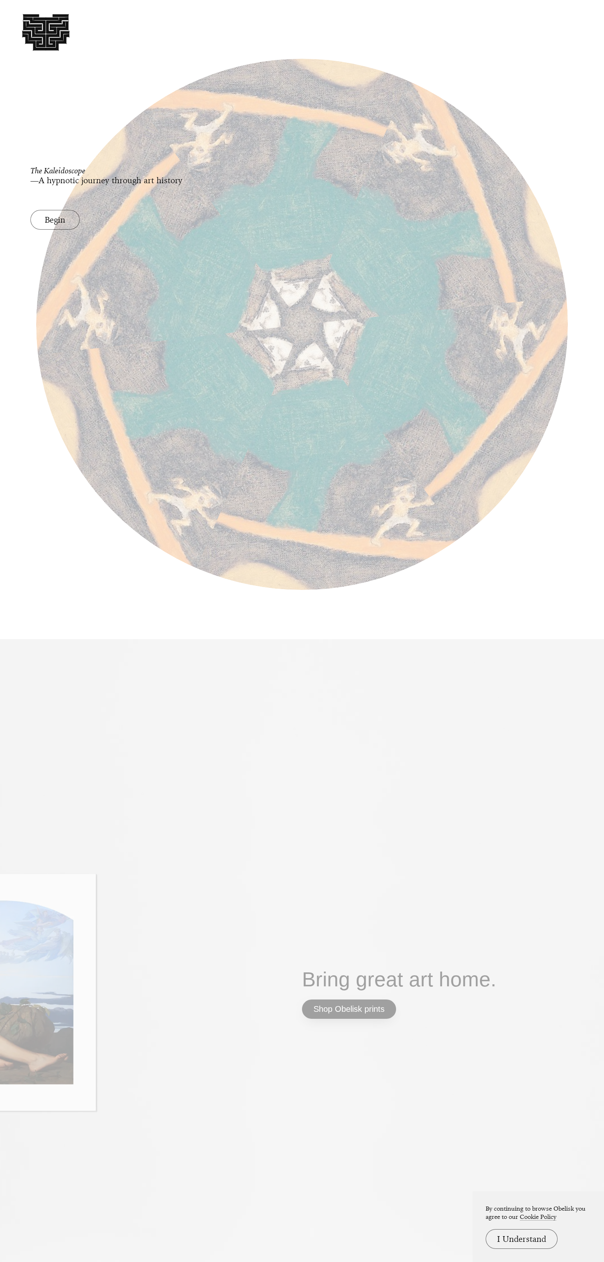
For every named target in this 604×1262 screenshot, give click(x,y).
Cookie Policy (538, 1217)
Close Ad (547, 774)
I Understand (521, 1239)
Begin (55, 220)
